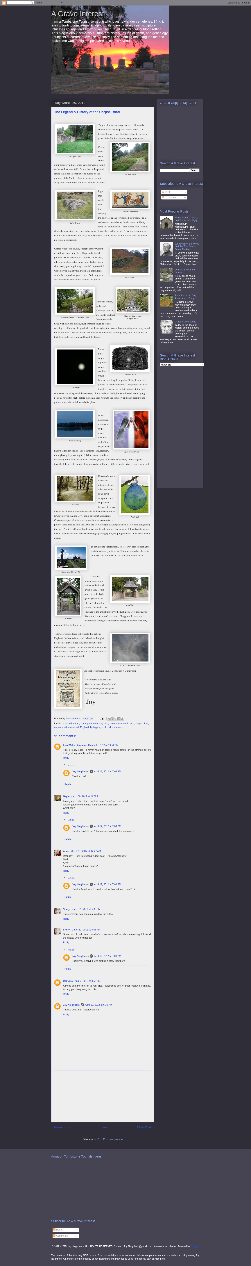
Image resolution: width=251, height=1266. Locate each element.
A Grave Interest (77, 14)
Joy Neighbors (80, 771)
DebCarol (68, 981)
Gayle (66, 796)
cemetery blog (100, 723)
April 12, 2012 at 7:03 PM (107, 771)
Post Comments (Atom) (110, 1139)
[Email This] (108, 719)
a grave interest (71, 723)
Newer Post (61, 1127)
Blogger (195, 1246)
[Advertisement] (102, 1096)
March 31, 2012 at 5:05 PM (85, 909)
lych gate (95, 727)
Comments (170, 197)
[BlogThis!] (112, 719)
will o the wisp (115, 727)
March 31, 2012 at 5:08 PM (85, 929)
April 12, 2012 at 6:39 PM (98, 1004)
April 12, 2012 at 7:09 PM (107, 956)
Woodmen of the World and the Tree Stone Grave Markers (187, 246)
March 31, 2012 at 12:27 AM (86, 851)
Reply (66, 758)
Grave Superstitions (185, 321)
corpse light (142, 723)
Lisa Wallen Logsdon (75, 745)
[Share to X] (115, 719)
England (84, 727)
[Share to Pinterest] (122, 719)
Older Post (144, 1127)
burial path (86, 723)
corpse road (60, 727)
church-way (116, 723)
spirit (104, 727)
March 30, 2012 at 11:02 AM (86, 796)
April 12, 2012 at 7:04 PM (107, 826)
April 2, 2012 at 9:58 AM (87, 981)
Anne (66, 851)
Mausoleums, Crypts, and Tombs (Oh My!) (186, 219)
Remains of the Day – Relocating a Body (186, 297)
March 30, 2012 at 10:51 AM (103, 745)
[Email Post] (101, 718)
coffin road (128, 723)
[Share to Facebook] (119, 719)
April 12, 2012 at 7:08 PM (107, 884)
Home (103, 1127)
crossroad (73, 727)
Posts (167, 192)
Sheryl (66, 909)
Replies (71, 765)
